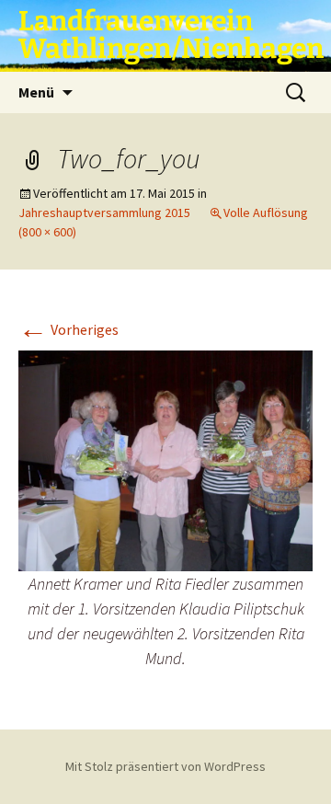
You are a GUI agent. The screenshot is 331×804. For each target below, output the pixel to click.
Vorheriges (68, 329)
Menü (36, 92)
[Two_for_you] (165, 459)
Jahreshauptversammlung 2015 (104, 212)
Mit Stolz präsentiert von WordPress (165, 766)
